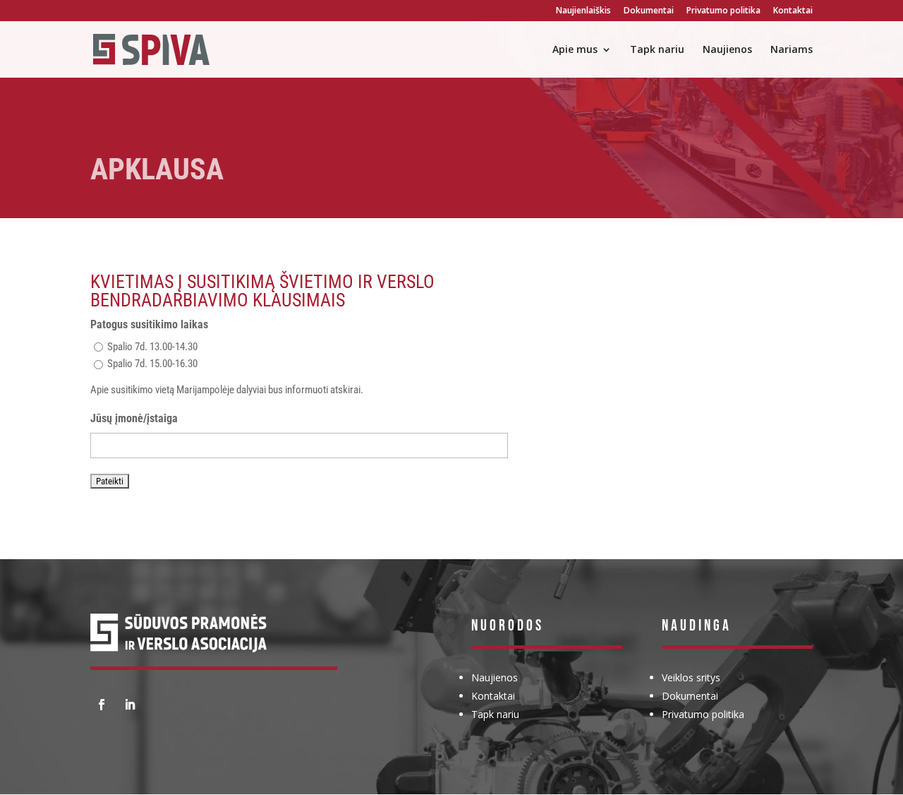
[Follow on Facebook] (101, 704)
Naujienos (727, 50)
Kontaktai (793, 11)
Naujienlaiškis (583, 11)
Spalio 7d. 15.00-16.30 (152, 363)
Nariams (791, 50)
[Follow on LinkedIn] (130, 704)
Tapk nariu (657, 50)
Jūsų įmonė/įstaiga (134, 418)
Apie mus (575, 50)
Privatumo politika (723, 11)
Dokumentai (649, 11)
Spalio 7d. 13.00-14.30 (152, 346)
